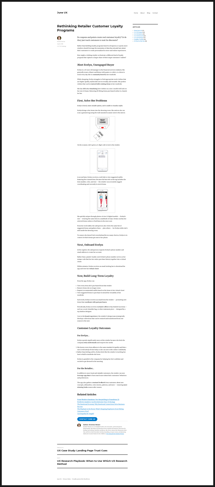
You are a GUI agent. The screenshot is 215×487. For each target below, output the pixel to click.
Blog (148, 13)
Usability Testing (139, 39)
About (142, 13)
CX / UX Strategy (61, 46)
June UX (62, 12)
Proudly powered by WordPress (81, 479)
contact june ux (87, 419)
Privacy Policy (67, 479)
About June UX (138, 30)
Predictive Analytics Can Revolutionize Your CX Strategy (96, 402)
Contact (155, 13)
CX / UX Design (138, 32)
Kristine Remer (61, 41)
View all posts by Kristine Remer (115, 434)
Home (136, 13)
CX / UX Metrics (138, 34)
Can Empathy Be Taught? (85, 413)
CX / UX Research (138, 36)
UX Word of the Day (139, 41)
